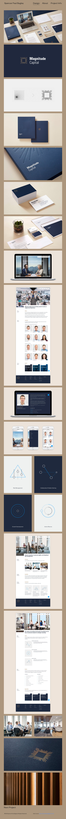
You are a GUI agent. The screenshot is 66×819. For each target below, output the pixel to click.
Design (36, 4)
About (45, 4)
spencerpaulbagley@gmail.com (46, 813)
